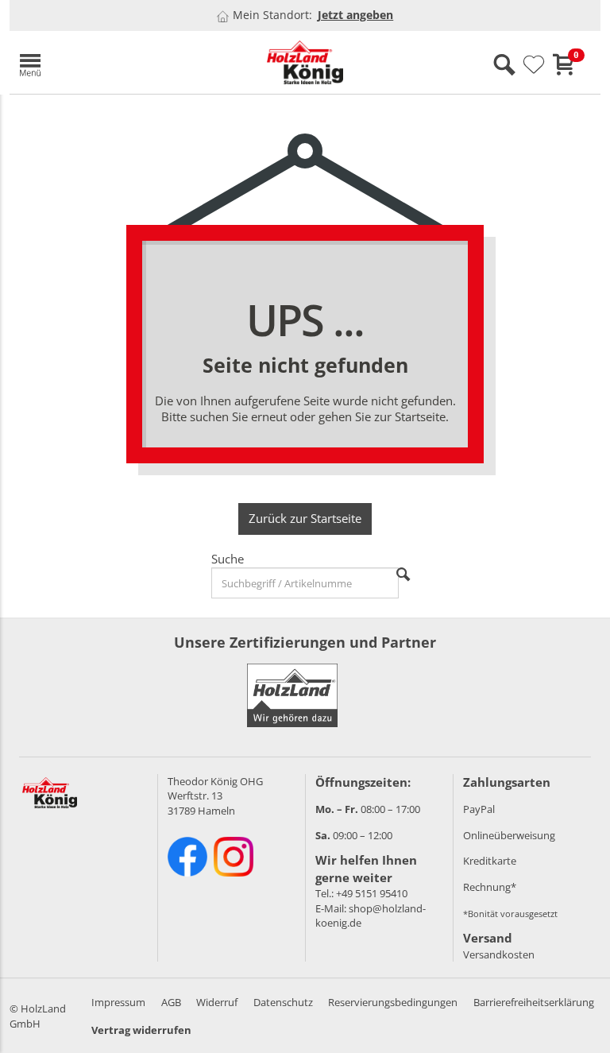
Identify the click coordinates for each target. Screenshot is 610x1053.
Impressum (118, 1002)
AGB (171, 1002)
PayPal (479, 809)
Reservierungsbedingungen (393, 1002)
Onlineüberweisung (509, 835)
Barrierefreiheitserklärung (533, 1002)
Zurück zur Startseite (305, 518)
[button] (105, 62)
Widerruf (216, 1002)
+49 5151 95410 (371, 893)
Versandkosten (499, 954)
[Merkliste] (534, 65)
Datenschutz (283, 1002)
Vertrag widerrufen (141, 1030)
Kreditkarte (489, 861)
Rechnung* (489, 887)
